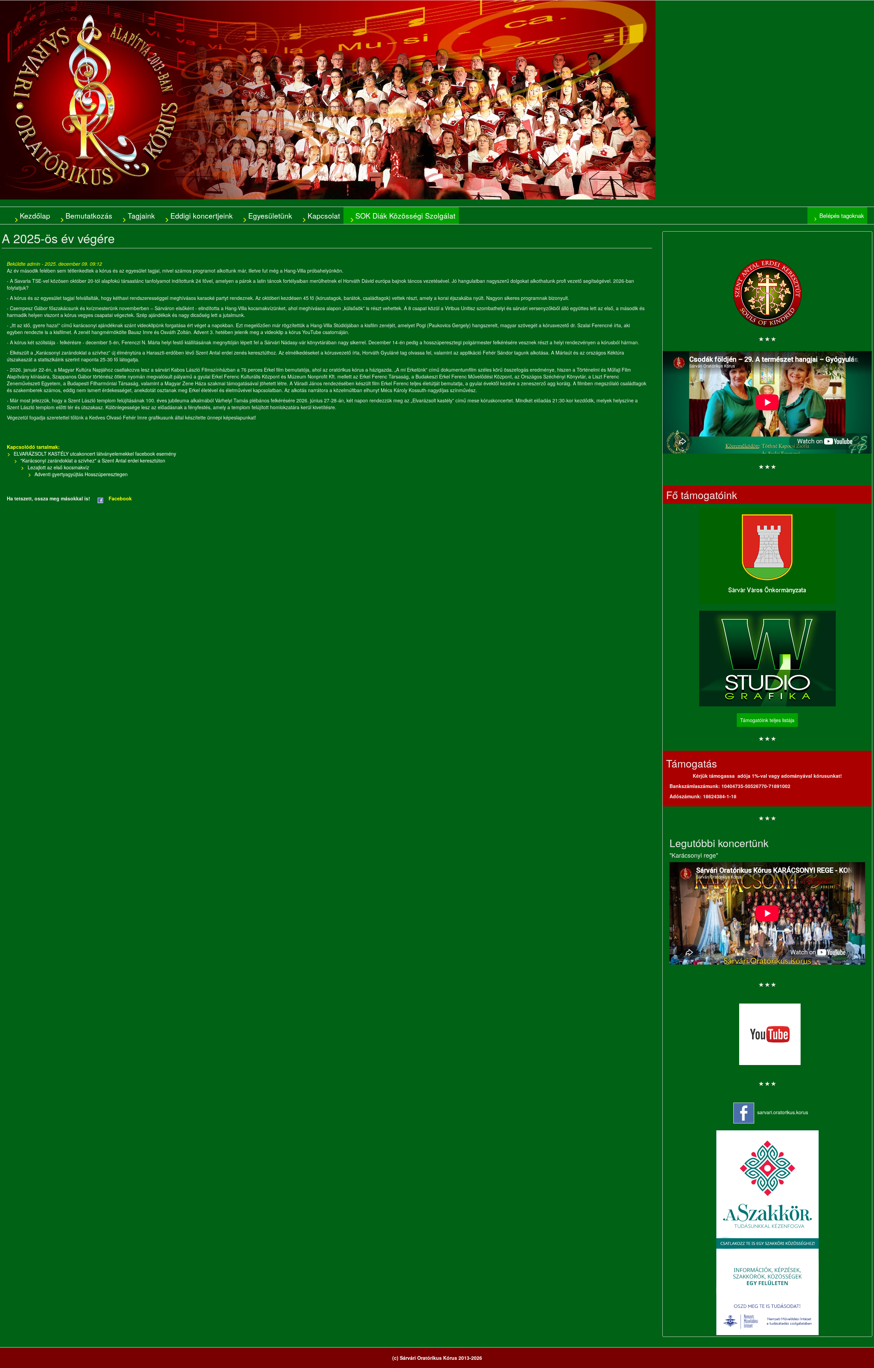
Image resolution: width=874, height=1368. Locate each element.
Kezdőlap (35, 215)
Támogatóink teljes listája (767, 720)
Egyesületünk (270, 215)
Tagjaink (141, 215)
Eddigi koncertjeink (201, 215)
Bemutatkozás (89, 215)
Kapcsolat (324, 215)
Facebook (120, 498)
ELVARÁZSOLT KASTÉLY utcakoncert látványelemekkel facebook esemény (95, 453)
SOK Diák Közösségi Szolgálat (405, 215)
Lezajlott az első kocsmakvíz (58, 467)
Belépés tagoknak (841, 215)
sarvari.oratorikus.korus (782, 1112)
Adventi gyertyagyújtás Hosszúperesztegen (81, 474)
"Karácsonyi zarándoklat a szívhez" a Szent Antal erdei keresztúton (92, 460)
